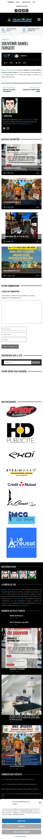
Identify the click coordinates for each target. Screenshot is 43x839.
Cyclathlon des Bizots (11, 29)
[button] (40, 803)
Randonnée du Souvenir (17, 669)
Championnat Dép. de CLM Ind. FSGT (33, 29)
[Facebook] (16, 10)
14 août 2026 (10, 173)
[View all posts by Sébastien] (17, 56)
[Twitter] (23, 10)
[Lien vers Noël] (6, 575)
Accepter (21, 821)
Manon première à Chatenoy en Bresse (22, 779)
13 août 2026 (10, 207)
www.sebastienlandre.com (22, 123)
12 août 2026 (10, 241)
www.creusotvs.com (26, 119)
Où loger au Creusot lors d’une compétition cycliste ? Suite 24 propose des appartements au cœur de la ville (25, 718)
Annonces (5, 39)
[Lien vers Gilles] (32, 575)
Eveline (4, 779)
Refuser (21, 826)
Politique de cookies (20, 836)
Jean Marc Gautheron (8, 794)
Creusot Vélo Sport (8, 589)
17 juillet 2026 (10, 275)
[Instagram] (19, 10)
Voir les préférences (21, 832)
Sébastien (23, 56)
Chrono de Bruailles (16, 616)
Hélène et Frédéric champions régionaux (23, 784)
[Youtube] (26, 10)
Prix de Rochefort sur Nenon (19, 622)
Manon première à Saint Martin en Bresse (25, 789)
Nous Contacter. (22, 605)
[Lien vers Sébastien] (14, 575)
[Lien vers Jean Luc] (23, 575)
